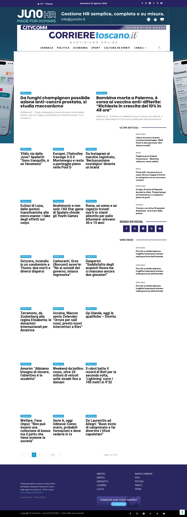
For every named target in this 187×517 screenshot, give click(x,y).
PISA (137, 477)
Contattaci (118, 504)
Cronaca (139, 205)
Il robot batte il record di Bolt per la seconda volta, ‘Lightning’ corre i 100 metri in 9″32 (101, 375)
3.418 (52, 455)
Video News (140, 248)
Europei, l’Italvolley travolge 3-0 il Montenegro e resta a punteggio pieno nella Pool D (68, 160)
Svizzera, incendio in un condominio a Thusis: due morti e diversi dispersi (35, 266)
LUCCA (100, 489)
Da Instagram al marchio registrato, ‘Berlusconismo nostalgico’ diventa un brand (100, 160)
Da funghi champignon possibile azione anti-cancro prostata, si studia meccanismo (55, 102)
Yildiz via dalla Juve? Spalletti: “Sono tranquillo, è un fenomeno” (34, 159)
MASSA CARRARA (143, 473)
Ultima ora (26, 93)
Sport (138, 153)
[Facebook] (142, 3)
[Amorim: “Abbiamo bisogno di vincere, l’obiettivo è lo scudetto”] (36, 349)
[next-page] (59, 455)
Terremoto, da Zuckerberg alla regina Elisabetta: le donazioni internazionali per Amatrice (35, 321)
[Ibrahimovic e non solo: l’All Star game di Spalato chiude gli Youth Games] (68, 186)
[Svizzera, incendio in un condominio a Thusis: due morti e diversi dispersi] (36, 242)
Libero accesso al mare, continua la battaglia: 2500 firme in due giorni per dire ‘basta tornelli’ (149, 141)
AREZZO (101, 473)
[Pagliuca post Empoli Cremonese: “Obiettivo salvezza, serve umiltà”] (127, 157)
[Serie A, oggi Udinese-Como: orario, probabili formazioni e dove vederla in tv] (68, 401)
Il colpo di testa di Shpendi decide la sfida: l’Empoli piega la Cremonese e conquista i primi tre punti (151, 193)
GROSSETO (102, 481)
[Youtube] (161, 3)
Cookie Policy (26, 497)
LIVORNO (102, 485)
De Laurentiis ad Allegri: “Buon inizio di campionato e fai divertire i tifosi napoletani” (101, 427)
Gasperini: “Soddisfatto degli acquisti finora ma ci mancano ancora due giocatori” (100, 268)
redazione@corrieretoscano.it (31, 492)
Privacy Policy (39, 497)
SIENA (138, 489)
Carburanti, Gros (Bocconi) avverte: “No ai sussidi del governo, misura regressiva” (67, 268)
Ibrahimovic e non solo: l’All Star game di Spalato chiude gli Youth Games (68, 211)
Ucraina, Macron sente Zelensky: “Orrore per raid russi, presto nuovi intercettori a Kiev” (68, 320)
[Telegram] (150, 3)
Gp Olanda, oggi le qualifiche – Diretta (101, 315)
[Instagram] (146, 3)
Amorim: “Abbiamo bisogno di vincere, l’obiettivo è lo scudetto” (35, 374)
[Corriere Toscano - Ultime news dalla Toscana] (93, 38)
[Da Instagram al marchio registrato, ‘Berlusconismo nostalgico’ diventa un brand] (101, 134)
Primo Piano (141, 134)
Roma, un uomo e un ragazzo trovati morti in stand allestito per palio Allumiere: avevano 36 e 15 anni (101, 214)
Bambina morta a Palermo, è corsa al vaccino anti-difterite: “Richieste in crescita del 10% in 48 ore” (128, 104)
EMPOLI (101, 477)
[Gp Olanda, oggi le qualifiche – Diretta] (101, 294)
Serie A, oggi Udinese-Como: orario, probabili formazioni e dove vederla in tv (67, 427)
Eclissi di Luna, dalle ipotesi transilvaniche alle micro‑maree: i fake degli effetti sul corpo (35, 214)
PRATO (138, 485)
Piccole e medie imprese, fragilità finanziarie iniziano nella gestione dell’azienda (149, 253)
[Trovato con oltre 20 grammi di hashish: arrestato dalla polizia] (127, 209)
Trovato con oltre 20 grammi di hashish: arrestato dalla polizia (150, 210)
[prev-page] (22, 455)
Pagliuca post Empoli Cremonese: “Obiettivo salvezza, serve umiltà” (147, 158)
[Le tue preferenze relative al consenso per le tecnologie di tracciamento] (182, 512)
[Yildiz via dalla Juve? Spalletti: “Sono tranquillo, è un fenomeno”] (36, 134)
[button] (159, 48)
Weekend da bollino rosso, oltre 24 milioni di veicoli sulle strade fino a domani (68, 375)
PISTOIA (139, 481)
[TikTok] (154, 3)
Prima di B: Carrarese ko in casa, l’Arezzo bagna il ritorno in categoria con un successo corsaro (151, 176)
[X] (157, 3)
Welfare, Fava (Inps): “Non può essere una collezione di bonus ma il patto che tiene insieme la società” (35, 431)
